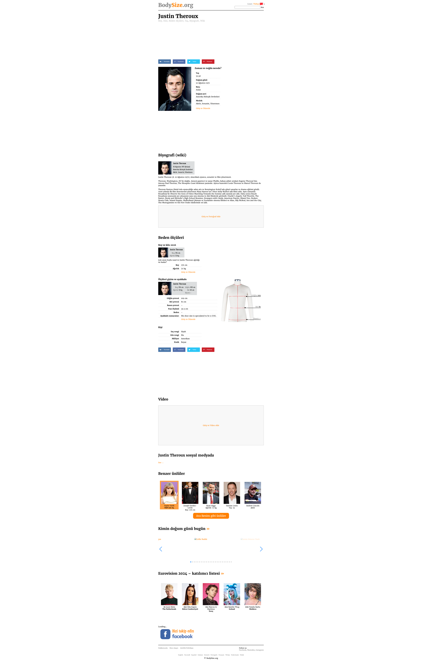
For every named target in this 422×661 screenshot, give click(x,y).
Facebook (242, 650)
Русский (187, 655)
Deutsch (206, 655)
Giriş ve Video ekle (211, 425)
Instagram (260, 650)
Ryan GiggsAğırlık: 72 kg (211, 507)
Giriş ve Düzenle (203, 108)
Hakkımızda (163, 648)
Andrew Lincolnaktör (252, 507)
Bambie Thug (232, 608)
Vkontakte (251, 650)
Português (214, 655)
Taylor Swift (169, 507)
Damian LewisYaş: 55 (232, 507)
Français (221, 655)
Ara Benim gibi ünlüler (211, 515)
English (180, 655)
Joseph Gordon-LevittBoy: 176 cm (190, 507)
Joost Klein (169, 608)
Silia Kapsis (190, 608)
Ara (262, 7)
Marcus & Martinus (211, 608)
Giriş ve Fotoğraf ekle (211, 216)
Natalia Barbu (252, 608)
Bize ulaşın (174, 648)
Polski (242, 655)
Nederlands (235, 655)
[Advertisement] (211, 38)
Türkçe (227, 655)
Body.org (175, 5)
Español (193, 655)
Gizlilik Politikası (186, 648)
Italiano (200, 655)
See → (161, 462)
